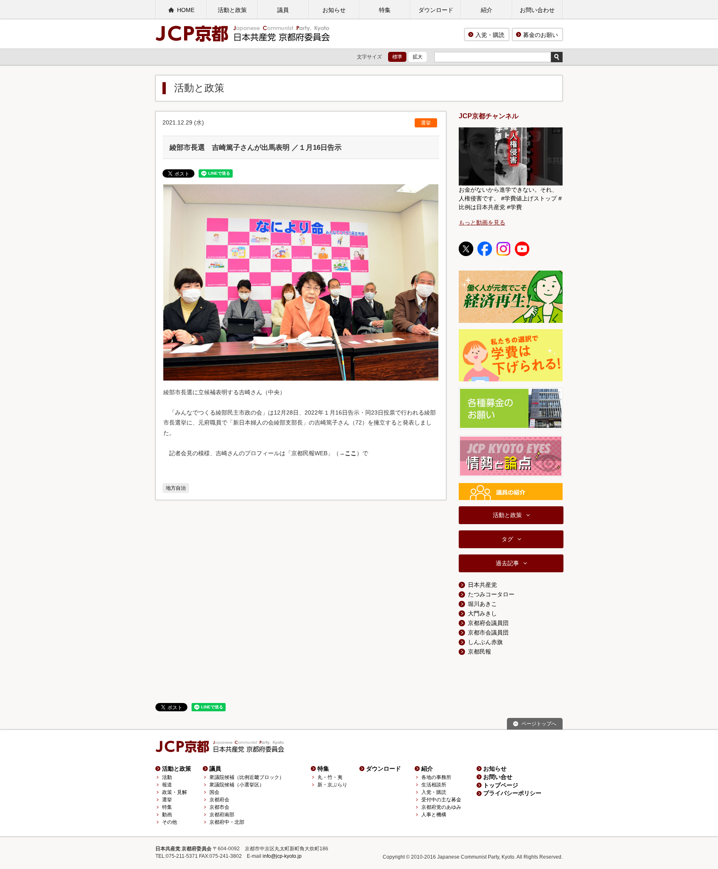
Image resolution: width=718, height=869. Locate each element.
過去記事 (507, 563)
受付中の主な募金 (441, 800)
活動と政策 (232, 10)
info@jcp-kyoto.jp (282, 856)
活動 (167, 777)
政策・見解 (174, 792)
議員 (283, 10)
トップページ (500, 785)
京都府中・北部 (226, 822)
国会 (214, 792)
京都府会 (219, 800)
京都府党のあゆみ (441, 807)
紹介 (486, 10)
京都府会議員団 (488, 623)
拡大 (418, 57)
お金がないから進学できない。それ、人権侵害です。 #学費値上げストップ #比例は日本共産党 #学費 (510, 198)
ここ (351, 453)
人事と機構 (433, 815)
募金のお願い (540, 35)
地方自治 (176, 488)
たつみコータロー (491, 594)
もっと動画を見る (482, 222)
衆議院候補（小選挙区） (236, 785)
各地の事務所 (436, 777)
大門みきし (482, 613)
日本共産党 (482, 584)
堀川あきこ (482, 603)
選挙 (426, 123)
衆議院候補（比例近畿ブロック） (246, 777)
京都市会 (219, 807)
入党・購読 (489, 35)
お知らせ (334, 10)
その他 (169, 822)
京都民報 (479, 651)
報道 (167, 785)
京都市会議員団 (488, 632)
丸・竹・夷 (329, 777)
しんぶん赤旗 (485, 642)
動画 (167, 815)
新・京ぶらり (332, 785)
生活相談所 (433, 785)
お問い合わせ (537, 10)
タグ (507, 539)
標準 (397, 57)
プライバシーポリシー (512, 793)
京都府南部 (221, 815)
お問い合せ (497, 777)
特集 (385, 10)
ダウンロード (435, 10)
